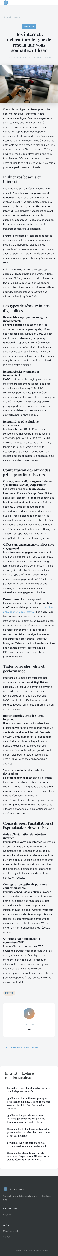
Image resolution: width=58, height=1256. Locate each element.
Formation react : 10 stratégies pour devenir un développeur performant (26, 1144)
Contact (7, 1236)
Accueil (7, 17)
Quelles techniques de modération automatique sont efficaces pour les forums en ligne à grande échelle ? (26, 1119)
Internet (17, 17)
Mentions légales (11, 1231)
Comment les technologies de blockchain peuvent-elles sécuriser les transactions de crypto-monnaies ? (29, 1132)
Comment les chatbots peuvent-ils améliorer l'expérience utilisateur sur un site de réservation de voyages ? (29, 1156)
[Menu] (52, 2)
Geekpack (17, 1189)
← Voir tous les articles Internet (20, 1047)
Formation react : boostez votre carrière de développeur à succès (28, 1089)
